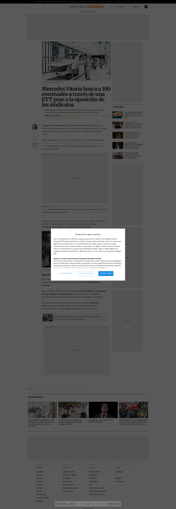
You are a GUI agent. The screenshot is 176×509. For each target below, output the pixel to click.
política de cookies (104, 251)
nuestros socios (83, 239)
